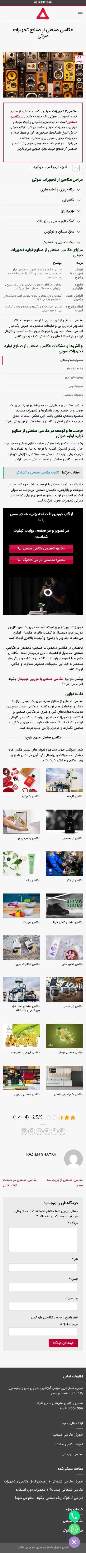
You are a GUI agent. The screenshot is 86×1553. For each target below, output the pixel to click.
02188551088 (43, 2)
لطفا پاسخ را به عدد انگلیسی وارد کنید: (54, 1317)
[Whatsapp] (74, 1529)
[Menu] (80, 13)
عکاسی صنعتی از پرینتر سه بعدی (65, 1182)
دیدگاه (73, 1223)
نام (75, 1259)
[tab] (43, 360)
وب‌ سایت (72, 1298)
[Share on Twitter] (46, 1131)
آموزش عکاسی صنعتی (68, 1435)
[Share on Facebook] (54, 1131)
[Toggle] (79, 190)
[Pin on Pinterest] (31, 1131)
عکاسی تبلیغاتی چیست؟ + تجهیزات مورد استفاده (49, 1490)
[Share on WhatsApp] (61, 1131)
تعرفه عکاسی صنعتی (69, 1444)
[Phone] (74, 1516)
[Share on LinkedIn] (24, 1131)
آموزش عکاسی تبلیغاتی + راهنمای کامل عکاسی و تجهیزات (43, 1482)
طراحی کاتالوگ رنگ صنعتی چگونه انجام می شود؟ (49, 1498)
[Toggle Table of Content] (73, 168)
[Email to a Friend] (39, 1131)
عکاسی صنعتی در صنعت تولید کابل (20, 1182)
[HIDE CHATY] (74, 1542)
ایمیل (73, 1279)
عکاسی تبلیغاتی (72, 1454)
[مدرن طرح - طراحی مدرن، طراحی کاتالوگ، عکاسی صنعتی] (43, 13)
